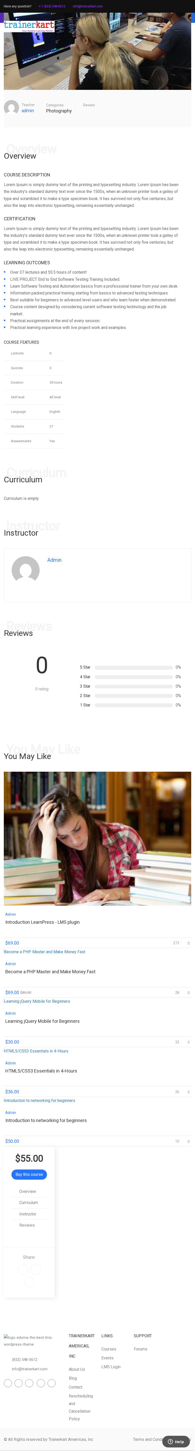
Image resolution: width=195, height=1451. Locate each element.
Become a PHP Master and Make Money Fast (50, 971)
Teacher (28, 105)
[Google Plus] (23, 1269)
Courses (108, 1349)
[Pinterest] (29, 1282)
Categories (55, 105)
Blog (73, 1378)
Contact (75, 1387)
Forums (140, 1349)
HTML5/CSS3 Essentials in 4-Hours (41, 1071)
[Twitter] (35, 1269)
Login (153, 28)
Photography (59, 110)
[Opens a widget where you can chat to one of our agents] (176, 1442)
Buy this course (29, 1174)
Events (107, 1358)
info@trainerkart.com (88, 6)
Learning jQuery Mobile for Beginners (42, 1021)
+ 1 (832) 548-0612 (52, 6)
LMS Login (111, 1366)
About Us (77, 1369)
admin (28, 110)
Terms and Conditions (152, 1439)
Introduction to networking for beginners (46, 1120)
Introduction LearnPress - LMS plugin (42, 922)
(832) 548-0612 (24, 1359)
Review (89, 105)
